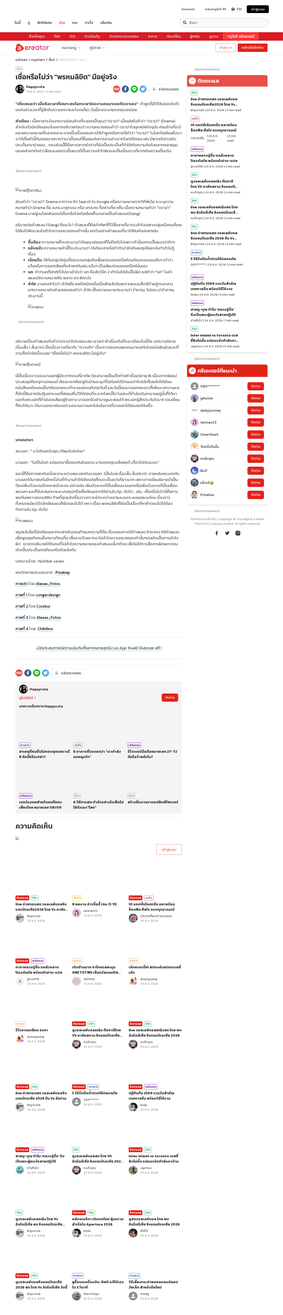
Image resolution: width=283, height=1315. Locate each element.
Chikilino (45, 629)
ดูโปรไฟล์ (26, 697)
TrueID (27, 9)
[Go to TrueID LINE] (237, 532)
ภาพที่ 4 (21, 629)
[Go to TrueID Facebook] (216, 532)
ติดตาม (169, 697)
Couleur (43, 606)
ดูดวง (213, 36)
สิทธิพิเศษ (44, 22)
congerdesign (48, 595)
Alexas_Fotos (48, 584)
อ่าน (62, 22)
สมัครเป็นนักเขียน (252, 47)
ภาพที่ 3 (22, 617)
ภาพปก (21, 584)
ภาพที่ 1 (21, 595)
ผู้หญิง (195, 36)
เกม (75, 22)
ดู (29, 22)
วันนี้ (17, 22)
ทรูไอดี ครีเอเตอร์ (241, 36)
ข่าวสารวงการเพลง (124, 36)
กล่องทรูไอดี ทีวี (215, 9)
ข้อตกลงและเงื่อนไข (203, 519)
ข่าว (72, 36)
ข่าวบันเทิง (92, 36)
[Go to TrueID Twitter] (227, 532)
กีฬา (57, 36)
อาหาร (152, 36)
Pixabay (62, 572)
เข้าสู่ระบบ (258, 9)
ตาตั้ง (89, 22)
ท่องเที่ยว (174, 36)
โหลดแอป (188, 9)
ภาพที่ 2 (21, 606)
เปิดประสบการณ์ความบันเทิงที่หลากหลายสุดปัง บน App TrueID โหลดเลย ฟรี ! (98, 648)
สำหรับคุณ (37, 36)
